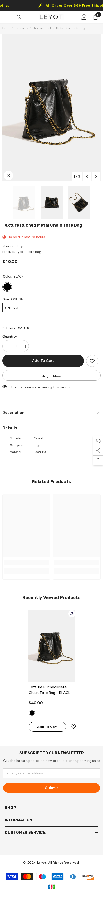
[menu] (5, 17)
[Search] (19, 17)
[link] (26, 562)
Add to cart (43, 360)
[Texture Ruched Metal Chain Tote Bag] (51, 646)
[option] (51, 107)
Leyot (21, 246)
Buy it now (51, 376)
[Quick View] (71, 613)
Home (6, 28)
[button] (87, 176)
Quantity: (9, 336)
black (32, 713)
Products (22, 28)
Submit (51, 787)
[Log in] (84, 17)
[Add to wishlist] (92, 361)
